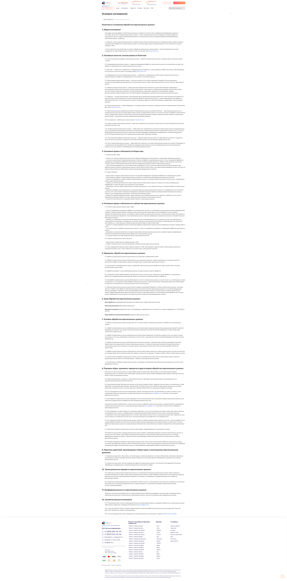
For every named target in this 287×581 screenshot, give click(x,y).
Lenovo (159, 534)
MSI (158, 536)
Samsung (159, 539)
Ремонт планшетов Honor (136, 532)
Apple (158, 545)
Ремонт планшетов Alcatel (136, 543)
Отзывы (139, 8)
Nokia (158, 547)
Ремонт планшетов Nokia (136, 547)
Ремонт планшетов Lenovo (137, 534)
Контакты (146, 8)
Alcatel (159, 543)
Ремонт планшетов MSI (135, 536)
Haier (158, 558)
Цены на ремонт (175, 526)
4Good (158, 549)
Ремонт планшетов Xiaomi (136, 541)
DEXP (158, 554)
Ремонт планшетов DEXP (136, 554)
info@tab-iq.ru (109, 542)
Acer (158, 526)
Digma (158, 556)
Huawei (159, 530)
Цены (117, 8)
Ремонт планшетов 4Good (136, 549)
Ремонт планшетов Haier (136, 558)
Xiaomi (158, 541)
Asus (158, 528)
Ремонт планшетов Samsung (137, 539)
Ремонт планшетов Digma (136, 556)
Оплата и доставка (176, 534)
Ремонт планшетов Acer (136, 526)
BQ (157, 552)
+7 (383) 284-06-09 (112, 531)
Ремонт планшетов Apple (136, 545)
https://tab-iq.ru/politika (170, 514)
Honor (158, 532)
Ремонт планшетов (108, 19)
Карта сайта (174, 541)
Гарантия (133, 8)
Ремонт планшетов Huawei (137, 530)
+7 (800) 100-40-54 (112, 534)
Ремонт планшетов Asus (136, 528)
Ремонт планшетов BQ (135, 552)
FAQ (152, 8)
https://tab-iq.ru (154, 51)
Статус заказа (167, 2)
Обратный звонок (179, 2)
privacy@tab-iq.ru (156, 393)
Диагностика (174, 532)
